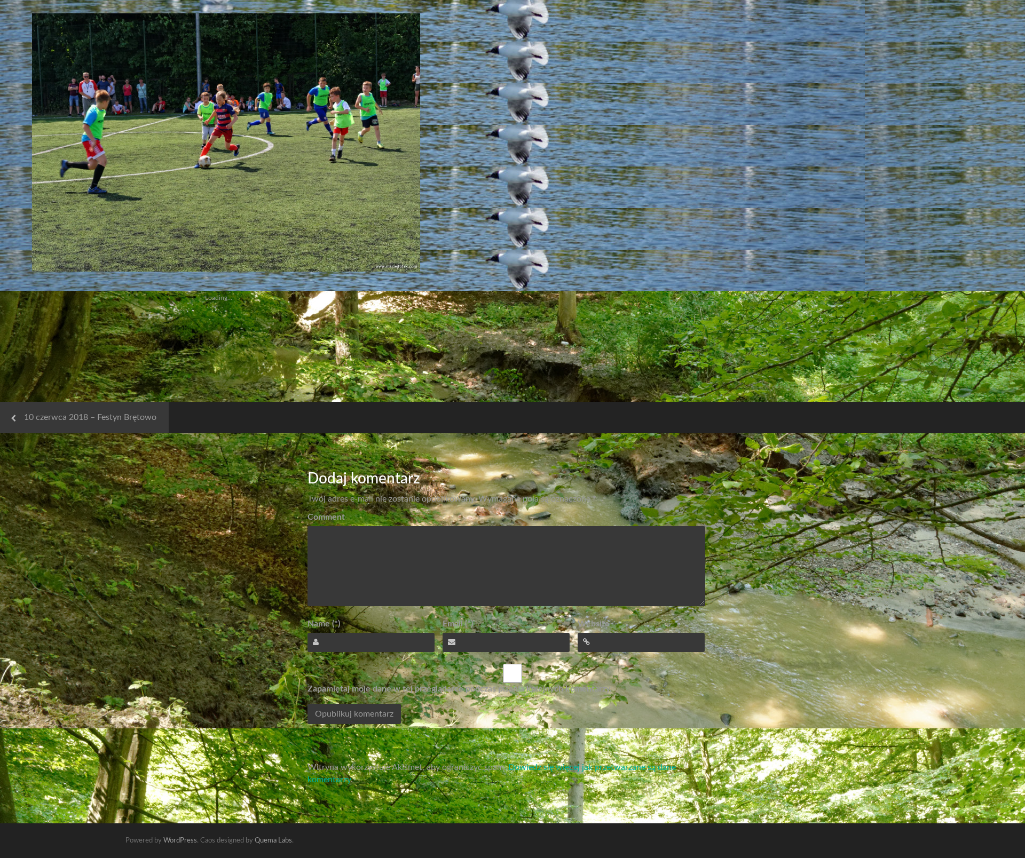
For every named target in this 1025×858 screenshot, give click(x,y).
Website (594, 623)
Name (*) (324, 623)
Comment (326, 517)
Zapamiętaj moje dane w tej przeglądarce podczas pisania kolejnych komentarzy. (460, 689)
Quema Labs (273, 840)
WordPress (180, 840)
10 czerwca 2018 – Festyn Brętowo (90, 417)
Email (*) (458, 623)
